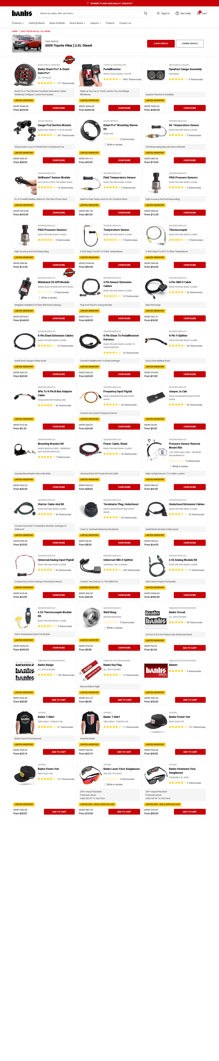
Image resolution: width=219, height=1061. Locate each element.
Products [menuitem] (16, 23)
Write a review (114, 144)
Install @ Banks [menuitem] (37, 23)
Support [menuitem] (94, 23)
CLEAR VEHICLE (161, 43)
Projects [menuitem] (110, 23)
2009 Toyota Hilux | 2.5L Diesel (36, 31)
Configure (59, 108)
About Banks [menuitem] (76, 23)
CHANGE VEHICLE (190, 43)
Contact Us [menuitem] (125, 23)
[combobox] (94, 13)
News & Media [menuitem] (57, 23)
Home (15, 31)
